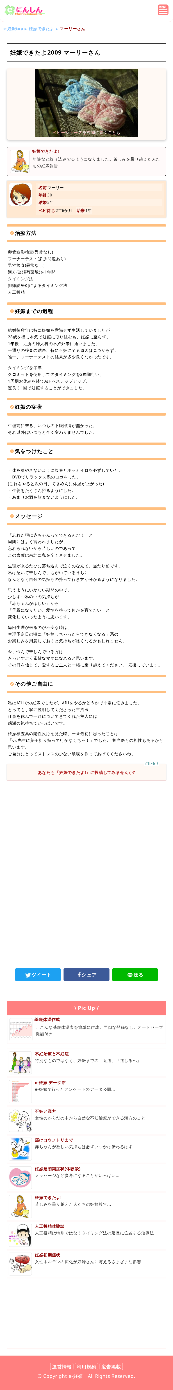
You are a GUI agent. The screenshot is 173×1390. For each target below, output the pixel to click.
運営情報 (62, 1366)
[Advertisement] (86, 820)
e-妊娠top (13, 28)
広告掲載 (111, 1366)
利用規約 (86, 1366)
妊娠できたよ (41, 28)
